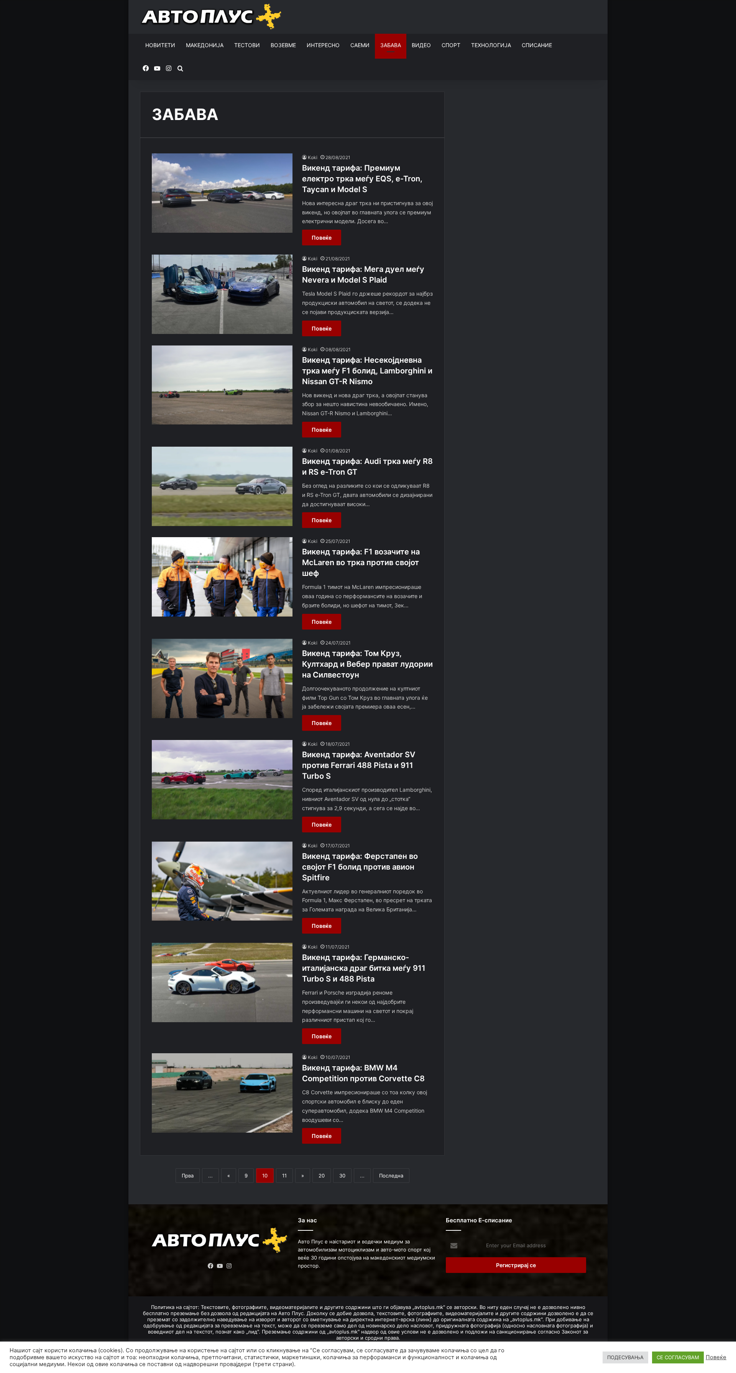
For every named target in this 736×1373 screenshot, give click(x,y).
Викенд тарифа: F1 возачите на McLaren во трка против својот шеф (361, 562)
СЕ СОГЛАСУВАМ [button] (678, 1357)
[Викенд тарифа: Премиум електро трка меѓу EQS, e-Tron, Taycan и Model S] (222, 193)
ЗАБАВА (390, 45)
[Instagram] (229, 1266)
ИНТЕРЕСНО (323, 45)
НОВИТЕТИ (160, 45)
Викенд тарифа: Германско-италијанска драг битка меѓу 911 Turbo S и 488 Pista (364, 968)
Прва (188, 1175)
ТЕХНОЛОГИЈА (491, 45)
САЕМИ (360, 45)
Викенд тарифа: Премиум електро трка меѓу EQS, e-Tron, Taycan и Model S (362, 178)
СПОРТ (451, 45)
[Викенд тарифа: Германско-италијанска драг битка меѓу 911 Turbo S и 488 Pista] (222, 982)
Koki (312, 157)
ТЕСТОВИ (247, 45)
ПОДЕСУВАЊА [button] (625, 1357)
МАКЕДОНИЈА (204, 45)
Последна (391, 1175)
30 (342, 1175)
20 (322, 1175)
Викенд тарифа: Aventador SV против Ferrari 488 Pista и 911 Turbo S (358, 765)
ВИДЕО (421, 45)
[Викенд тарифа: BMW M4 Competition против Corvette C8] (222, 1093)
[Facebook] (210, 1266)
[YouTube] (220, 1266)
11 (284, 1175)
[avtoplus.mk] (212, 17)
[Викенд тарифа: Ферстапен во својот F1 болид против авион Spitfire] (222, 881)
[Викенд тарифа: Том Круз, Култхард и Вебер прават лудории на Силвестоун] (222, 678)
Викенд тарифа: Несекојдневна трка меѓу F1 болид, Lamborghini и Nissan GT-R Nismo (367, 370)
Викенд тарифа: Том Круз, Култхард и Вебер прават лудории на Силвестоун (367, 664)
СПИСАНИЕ (537, 45)
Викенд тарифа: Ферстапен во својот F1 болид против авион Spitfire (360, 867)
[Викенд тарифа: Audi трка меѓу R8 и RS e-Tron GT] (222, 486)
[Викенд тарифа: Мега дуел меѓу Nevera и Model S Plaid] (222, 294)
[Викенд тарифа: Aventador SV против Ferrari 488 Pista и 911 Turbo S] (222, 779)
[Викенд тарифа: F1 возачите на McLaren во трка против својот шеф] (222, 577)
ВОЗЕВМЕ (283, 45)
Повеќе (322, 237)
